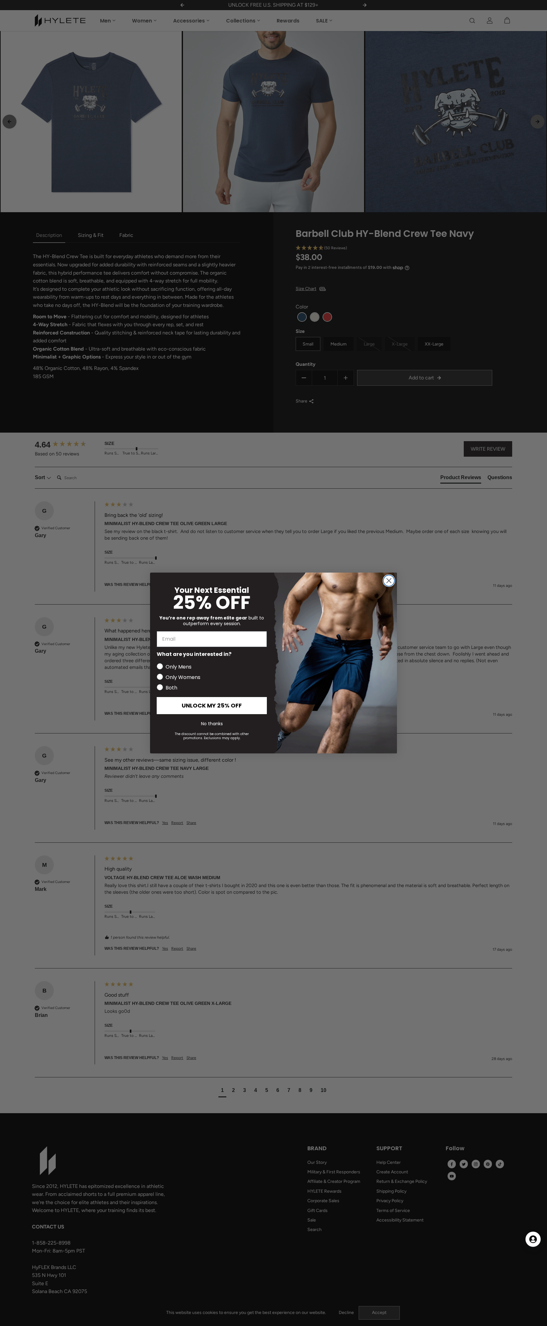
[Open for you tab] (533, 1239)
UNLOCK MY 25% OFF (212, 705)
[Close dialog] (388, 580)
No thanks (212, 723)
